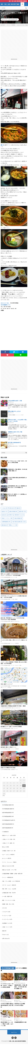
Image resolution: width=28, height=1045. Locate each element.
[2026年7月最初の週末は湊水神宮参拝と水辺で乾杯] (4, 480)
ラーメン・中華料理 (15, 643)
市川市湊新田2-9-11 (5, 304)
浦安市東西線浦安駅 (6, 812)
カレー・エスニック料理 (7, 854)
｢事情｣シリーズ (13, 525)
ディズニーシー (5, 915)
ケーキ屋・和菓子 (14, 599)
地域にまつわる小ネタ (15, 621)
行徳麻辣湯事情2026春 (20, 1022)
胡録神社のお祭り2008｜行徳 (15, 431)
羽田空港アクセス (19, 514)
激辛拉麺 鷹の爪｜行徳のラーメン (8, 747)
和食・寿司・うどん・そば (8, 888)
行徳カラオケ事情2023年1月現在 (8, 767)
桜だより (4, 847)
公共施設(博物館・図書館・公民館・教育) (11, 873)
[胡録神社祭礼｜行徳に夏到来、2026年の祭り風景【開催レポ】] (4, 472)
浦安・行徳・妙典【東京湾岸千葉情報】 (17, 1041)
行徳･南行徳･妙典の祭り (19, 521)
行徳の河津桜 (18, 518)
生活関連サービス (14, 769)
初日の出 (12, 508)
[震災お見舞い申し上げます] (4, 414)
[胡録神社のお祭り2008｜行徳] (4, 434)
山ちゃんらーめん (5, 303)
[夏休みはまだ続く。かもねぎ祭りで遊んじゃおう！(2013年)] (4, 422)
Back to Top (14, 1032)
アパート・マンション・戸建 (8, 862)
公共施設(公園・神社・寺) (8, 892)
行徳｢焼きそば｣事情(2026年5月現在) (19, 1004)
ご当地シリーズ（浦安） (7, 843)
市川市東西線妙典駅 (6, 577)
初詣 (18, 508)
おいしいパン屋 (14, 577)
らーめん (4, 508)
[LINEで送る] (20, 354)
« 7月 (3, 795)
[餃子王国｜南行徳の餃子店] (4, 445)
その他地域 (4, 831)
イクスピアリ (5, 911)
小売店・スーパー (14, 728)
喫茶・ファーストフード (7, 900)
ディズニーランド (6, 919)
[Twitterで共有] (14, 351)
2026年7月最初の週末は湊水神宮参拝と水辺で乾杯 (7, 1005)
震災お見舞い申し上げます (14, 411)
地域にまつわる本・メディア (8, 869)
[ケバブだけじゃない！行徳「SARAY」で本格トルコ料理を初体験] (4, 463)
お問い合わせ (5, 938)
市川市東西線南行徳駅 (15, 685)
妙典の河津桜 (13, 511)
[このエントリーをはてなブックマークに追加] (22, 351)
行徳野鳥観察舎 (6, 521)
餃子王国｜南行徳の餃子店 (14, 442)
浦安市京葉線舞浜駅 (6, 827)
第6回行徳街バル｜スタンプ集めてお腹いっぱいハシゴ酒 (7, 1023)
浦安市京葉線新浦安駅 (6, 707)
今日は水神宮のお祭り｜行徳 (15, 400)
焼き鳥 (4, 514)
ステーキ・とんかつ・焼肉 (16, 665)
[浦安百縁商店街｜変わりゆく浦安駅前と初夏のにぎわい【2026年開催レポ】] (4, 488)
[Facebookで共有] (5, 351)
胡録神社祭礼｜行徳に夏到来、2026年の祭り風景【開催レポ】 (20, 986)
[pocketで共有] (7, 354)
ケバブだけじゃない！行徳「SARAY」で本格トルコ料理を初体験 (7, 985)
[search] (26, 8)
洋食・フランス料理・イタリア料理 (10, 881)
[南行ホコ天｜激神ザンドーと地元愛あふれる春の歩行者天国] (4, 497)
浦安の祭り (22, 511)
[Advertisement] (14, 44)
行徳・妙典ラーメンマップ (6, 684)
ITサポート (4, 934)
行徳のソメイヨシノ (7, 518)
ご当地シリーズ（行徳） (7, 839)
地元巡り (4, 511)
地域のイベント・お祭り (7, 835)
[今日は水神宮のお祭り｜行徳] (4, 403)
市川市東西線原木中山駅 (7, 820)
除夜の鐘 (4, 525)
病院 (3, 930)
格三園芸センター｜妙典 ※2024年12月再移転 (11, 726)
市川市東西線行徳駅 (13, 19)
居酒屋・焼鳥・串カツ (7, 904)
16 (24, 785)
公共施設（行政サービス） (8, 850)
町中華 (10, 514)
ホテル (3, 908)
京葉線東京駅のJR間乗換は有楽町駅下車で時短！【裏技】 (13, 706)
